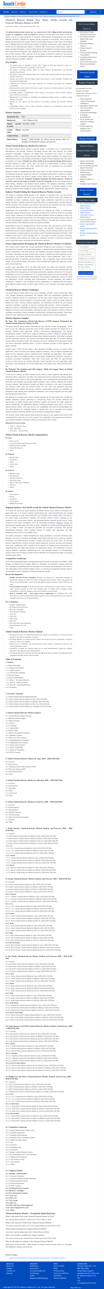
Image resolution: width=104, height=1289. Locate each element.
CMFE (32, 1276)
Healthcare (34, 1266)
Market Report (85, 208)
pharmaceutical (56, 331)
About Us (14, 12)
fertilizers (59, 523)
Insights (13, 16)
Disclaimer (58, 1276)
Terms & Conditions (61, 1273)
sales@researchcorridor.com (88, 1273)
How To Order (59, 1266)
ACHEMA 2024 (62, 593)
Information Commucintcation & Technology (37, 1270)
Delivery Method (60, 1278)
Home (6, 12)
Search (93, 12)
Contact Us (43, 12)
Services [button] (23, 12)
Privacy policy (59, 1271)
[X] (82, 1288)
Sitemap (9, 1273)
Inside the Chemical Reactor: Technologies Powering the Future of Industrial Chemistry (37, 1258)
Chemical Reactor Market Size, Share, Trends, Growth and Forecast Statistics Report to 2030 (48, 16)
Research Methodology (39, 1278)
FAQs (55, 1268)
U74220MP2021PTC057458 (86, 1283)
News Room (33, 12)
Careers (9, 1268)
